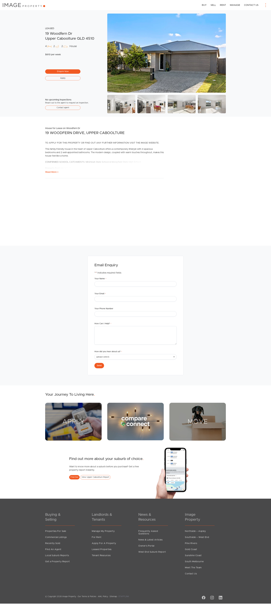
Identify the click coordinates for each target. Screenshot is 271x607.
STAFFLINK (123, 597)
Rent (223, 5)
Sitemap (113, 597)
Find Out (74, 477)
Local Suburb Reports (57, 555)
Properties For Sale (55, 531)
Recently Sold (52, 543)
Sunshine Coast (193, 555)
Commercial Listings (56, 537)
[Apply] (73, 422)
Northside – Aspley (195, 531)
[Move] (197, 422)
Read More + (51, 172)
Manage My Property (103, 531)
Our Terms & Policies (87, 597)
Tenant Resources (101, 555)
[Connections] (135, 421)
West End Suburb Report (152, 552)
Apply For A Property (104, 543)
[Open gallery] (166, 53)
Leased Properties (102, 549)
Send (99, 366)
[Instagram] (212, 598)
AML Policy (103, 597)
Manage (235, 5)
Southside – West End (197, 537)
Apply (62, 78)
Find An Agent (53, 549)
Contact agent (63, 108)
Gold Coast (191, 549)
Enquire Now (63, 71)
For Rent (96, 537)
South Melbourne (194, 561)
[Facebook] (203, 598)
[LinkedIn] (220, 598)
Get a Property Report (57, 561)
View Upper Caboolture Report (95, 477)
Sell (213, 5)
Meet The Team (193, 567)
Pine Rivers (191, 543)
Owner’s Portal (146, 546)
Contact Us (251, 5)
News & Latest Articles (150, 540)
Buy (204, 5)
